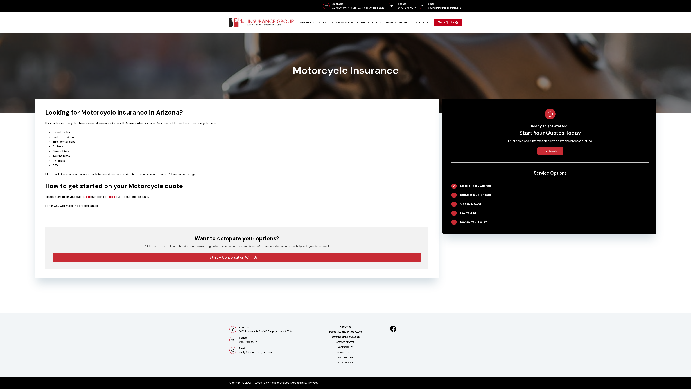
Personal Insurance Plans (345, 332)
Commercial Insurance (345, 337)
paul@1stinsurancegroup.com (445, 7)
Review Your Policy (473, 222)
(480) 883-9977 (407, 7)
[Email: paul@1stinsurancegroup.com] (422, 6)
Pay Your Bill (468, 213)
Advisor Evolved (279, 382)
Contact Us (419, 22)
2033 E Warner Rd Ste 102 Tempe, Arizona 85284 (359, 7)
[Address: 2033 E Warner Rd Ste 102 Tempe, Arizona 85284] (326, 6)
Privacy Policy (345, 352)
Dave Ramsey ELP (341, 22)
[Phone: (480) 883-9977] (392, 6)
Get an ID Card (470, 204)
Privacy (314, 382)
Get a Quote (446, 22)
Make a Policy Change (475, 186)
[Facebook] (393, 329)
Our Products (367, 22)
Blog (322, 22)
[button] (237, 257)
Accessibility (345, 347)
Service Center (396, 22)
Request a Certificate (475, 195)
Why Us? (305, 22)
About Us (345, 327)
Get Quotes (345, 357)
